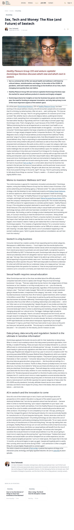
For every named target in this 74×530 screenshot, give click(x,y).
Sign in (70, 3)
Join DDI (43, 3)
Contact (50, 3)
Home (6, 11)
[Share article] (64, 29)
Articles (23, 3)
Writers (30, 3)
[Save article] (68, 29)
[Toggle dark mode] (65, 3)
